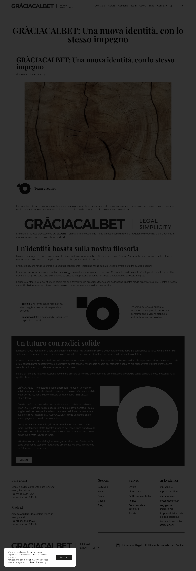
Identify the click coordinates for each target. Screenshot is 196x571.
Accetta (63, 557)
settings (43, 562)
